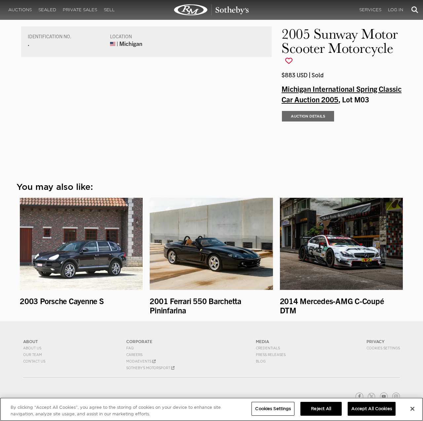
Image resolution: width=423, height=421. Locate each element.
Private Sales (80, 9)
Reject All (321, 408)
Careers (134, 355)
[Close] (412, 409)
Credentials (268, 348)
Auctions (20, 9)
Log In (395, 9)
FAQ (130, 348)
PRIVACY (375, 341)
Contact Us (34, 361)
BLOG (261, 361)
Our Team (32, 355)
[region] (211, 409)
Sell (109, 9)
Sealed (47, 9)
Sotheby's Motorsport (148, 368)
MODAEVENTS (139, 361)
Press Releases (271, 355)
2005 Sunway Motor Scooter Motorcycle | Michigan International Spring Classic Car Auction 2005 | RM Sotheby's (211, 10)
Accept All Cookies (371, 408)
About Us (32, 348)
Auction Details (308, 116)
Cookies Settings (383, 348)
